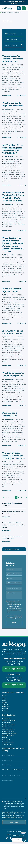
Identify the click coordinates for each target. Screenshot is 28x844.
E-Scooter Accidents (8, 731)
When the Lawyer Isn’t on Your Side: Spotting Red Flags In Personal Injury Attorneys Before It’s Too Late (13, 245)
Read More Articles (12, 549)
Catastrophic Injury (8, 735)
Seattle (12, 2)
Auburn (4, 702)
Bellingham (5, 706)
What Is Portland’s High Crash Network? (13, 104)
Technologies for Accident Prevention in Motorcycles (12, 59)
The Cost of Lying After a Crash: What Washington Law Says (13, 456)
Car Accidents (6, 718)
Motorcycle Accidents (8, 725)
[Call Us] (19, 8)
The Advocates (9, 65)
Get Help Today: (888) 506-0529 (14, 669)
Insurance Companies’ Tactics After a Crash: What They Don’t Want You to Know (13, 196)
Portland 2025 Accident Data (9, 414)
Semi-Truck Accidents (8, 720)
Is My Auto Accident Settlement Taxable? (13, 332)
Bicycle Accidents (7, 727)
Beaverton (5, 711)
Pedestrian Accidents (8, 729)
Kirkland (4, 700)
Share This (20, 95)
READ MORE (6, 517)
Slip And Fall (6, 740)
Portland (14, 3)
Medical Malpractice (8, 742)
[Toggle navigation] (24, 8)
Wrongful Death (7, 744)
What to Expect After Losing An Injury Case (13, 374)
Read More (6, 95)
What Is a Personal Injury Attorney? (12, 290)
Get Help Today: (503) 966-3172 (14, 685)
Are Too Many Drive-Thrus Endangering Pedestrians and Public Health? (12, 149)
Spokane (18, 2)
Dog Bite (5, 737)
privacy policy (11, 616)
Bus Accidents (6, 722)
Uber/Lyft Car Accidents (9, 733)
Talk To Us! (14, 822)
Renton (4, 698)
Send (14, 623)
